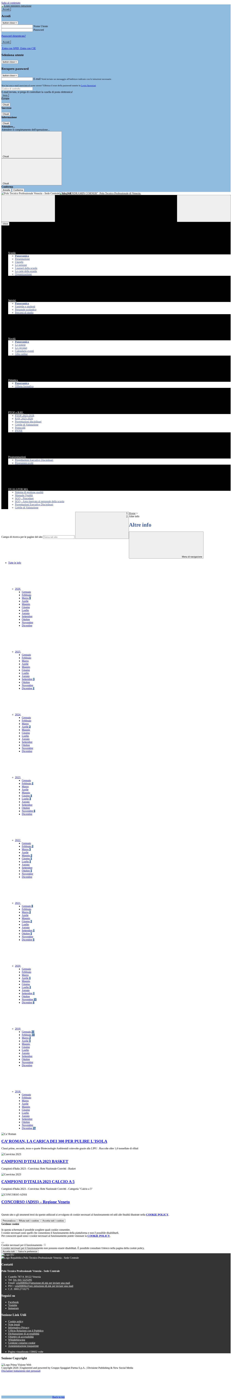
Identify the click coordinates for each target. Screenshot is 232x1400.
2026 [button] (18, 588)
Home (132, 513)
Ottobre (26, 619)
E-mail (37, 78)
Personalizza (9, 1220)
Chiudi (6, 104)
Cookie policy (15, 1321)
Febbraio (26, 595)
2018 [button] (18, 1091)
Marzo (26, 598)
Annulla (6, 190)
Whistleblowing (16, 1339)
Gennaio (26, 591)
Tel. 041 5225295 (22, 1279)
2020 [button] (18, 965)
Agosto (26, 613)
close (5, 223)
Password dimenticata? (13, 35)
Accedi (6, 9)
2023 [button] (18, 777)
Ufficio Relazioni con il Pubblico (25, 1330)
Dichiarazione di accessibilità (23, 1333)
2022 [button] (18, 840)
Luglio (25, 610)
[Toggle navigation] (28, 208)
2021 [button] (18, 903)
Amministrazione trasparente (23, 1345)
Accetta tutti (53, 1220)
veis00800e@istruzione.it (43, 1282)
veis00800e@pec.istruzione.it (44, 1286)
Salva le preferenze (27, 1251)
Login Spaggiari (88, 85)
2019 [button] (18, 1028)
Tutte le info (14, 562)
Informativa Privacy (18, 1327)
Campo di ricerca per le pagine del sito (21, 536)
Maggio (26, 604)
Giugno (26, 607)
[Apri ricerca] (204, 208)
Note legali (14, 1324)
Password (38, 29)
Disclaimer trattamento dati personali (20, 1370)
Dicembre (27, 625)
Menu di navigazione (191, 556)
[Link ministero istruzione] (16, 5)
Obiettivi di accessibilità (21, 1336)
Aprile (25, 601)
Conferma (18, 190)
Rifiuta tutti (29, 1220)
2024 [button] (18, 714)
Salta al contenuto (10, 2)
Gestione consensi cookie (21, 1342)
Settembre (27, 616)
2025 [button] (18, 651)
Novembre (27, 622)
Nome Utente (40, 26)
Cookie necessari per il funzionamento (22, 1245)
